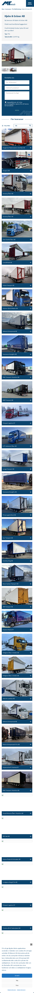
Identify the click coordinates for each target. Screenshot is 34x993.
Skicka (17, 110)
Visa (17, 985)
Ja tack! (17, 975)
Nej (17, 980)
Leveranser (8, 9)
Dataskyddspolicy (12, 990)
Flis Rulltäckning (16, 9)
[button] (31, 944)
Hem (3, 9)
